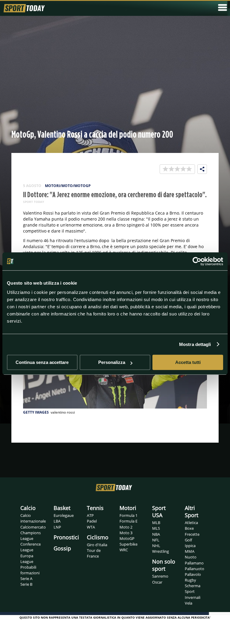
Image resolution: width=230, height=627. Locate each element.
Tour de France (94, 553)
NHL (156, 545)
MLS (156, 528)
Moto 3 (125, 532)
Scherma (192, 585)
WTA (91, 527)
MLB (156, 522)
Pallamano (194, 563)
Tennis (95, 507)
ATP (90, 515)
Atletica (191, 522)
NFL (155, 540)
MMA (189, 551)
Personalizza (111, 362)
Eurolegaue (64, 515)
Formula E (128, 521)
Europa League (26, 558)
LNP (57, 527)
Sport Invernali (192, 594)
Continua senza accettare (42, 362)
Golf (188, 540)
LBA (57, 521)
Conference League (30, 546)
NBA (156, 534)
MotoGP (126, 538)
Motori (127, 507)
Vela (188, 603)
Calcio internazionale (33, 518)
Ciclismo (97, 537)
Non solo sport (163, 565)
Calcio (28, 507)
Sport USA (159, 511)
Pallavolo (193, 574)
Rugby (190, 580)
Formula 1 (128, 515)
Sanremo (160, 576)
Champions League (30, 535)
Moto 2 (125, 527)
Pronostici (66, 537)
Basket (62, 507)
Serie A (26, 578)
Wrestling (160, 551)
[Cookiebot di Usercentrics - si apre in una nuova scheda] (197, 261)
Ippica (190, 545)
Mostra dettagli (195, 344)
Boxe (189, 528)
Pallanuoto (194, 568)
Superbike (128, 544)
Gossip (62, 548)
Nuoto (190, 557)
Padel (92, 521)
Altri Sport (191, 511)
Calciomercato (33, 527)
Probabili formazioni (30, 570)
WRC (123, 549)
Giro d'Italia (97, 544)
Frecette (192, 534)
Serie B (26, 584)
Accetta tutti (188, 362)
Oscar (157, 582)
